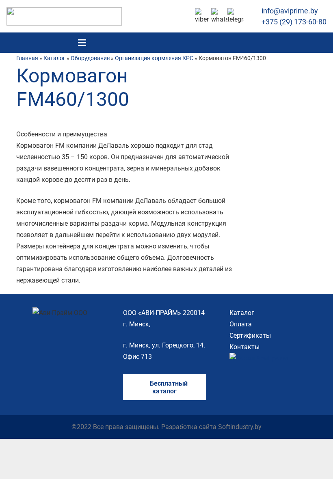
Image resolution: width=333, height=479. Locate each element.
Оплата (240, 324)
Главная (27, 58)
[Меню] (82, 42)
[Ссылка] (64, 16)
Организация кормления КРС (154, 58)
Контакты (244, 347)
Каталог (54, 58)
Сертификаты (250, 335)
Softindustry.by (240, 427)
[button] (322, 43)
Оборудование (90, 58)
